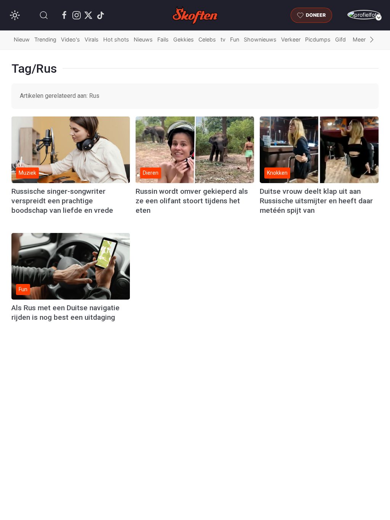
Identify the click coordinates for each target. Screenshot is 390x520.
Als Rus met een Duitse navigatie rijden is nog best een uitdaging (65, 312)
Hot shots (116, 39)
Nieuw (22, 39)
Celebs (207, 39)
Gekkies (183, 39)
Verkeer (290, 39)
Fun (234, 39)
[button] (43, 15)
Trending (45, 39)
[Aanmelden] (364, 14)
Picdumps (318, 39)
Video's (70, 39)
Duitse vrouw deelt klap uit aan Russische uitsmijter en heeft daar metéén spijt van (316, 201)
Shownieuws (260, 39)
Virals (92, 39)
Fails (163, 39)
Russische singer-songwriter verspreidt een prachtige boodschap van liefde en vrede (62, 201)
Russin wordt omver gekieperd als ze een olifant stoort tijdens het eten (192, 201)
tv (223, 39)
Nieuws (143, 39)
